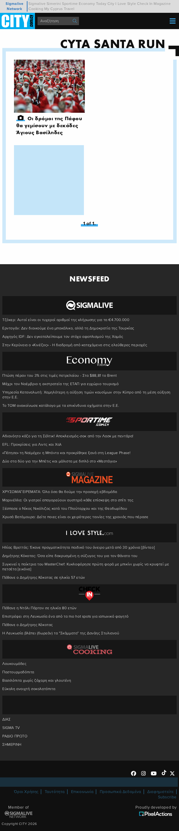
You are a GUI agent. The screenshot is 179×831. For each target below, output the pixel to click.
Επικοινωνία (82, 791)
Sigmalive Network (14, 6)
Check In (145, 3)
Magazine (162, 3)
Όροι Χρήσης (26, 791)
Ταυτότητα (55, 791)
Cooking (35, 9)
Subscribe (167, 797)
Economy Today (92, 3)
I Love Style (125, 3)
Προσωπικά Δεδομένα (120, 791)
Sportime (70, 3)
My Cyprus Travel (59, 9)
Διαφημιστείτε (160, 791)
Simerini (54, 3)
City (110, 3)
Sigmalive (36, 3)
